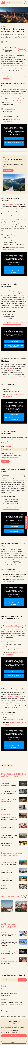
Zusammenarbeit (11, 1014)
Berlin (16, 991)
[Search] (7, 2)
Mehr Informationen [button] (14, 136)
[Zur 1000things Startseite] (3, 2)
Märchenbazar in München (12, 204)
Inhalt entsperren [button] (14, 138)
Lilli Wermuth (8, 41)
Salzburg (22, 988)
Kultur (16, 1002)
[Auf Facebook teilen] (8, 765)
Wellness (11, 1004)
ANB (19, 1016)
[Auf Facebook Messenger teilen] (5, 765)
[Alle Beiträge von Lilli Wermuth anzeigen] (2, 42)
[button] (11, 765)
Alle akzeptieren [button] (14, 1035)
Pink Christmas (8, 368)
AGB (15, 1016)
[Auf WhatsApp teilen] (2, 765)
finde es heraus (8, 170)
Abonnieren (5, 461)
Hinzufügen (22, 49)
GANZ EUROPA (23, 991)
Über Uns (3, 1014)
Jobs (18, 1014)
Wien (9, 988)
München (11, 991)
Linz (17, 988)
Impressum (24, 1016)
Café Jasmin (6, 475)
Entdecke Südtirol (5, 995)
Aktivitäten (10, 1002)
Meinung (3, 958)
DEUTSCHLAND (4, 991)
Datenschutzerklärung (13, 457)
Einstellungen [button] (14, 1042)
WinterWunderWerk (21, 100)
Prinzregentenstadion (13, 696)
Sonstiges (3, 1007)
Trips (21, 1002)
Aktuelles (3, 885)
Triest (15, 993)
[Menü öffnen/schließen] (25, 2)
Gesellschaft (18, 1004)
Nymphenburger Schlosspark (13, 626)
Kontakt (23, 1014)
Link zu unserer (9, 457)
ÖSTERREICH (4, 988)
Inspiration (3, 26)
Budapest (3, 993)
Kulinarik (3, 1002)
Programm (16, 561)
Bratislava (10, 993)
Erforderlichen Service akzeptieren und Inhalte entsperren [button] (14, 143)
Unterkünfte (4, 1004)
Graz (13, 988)
